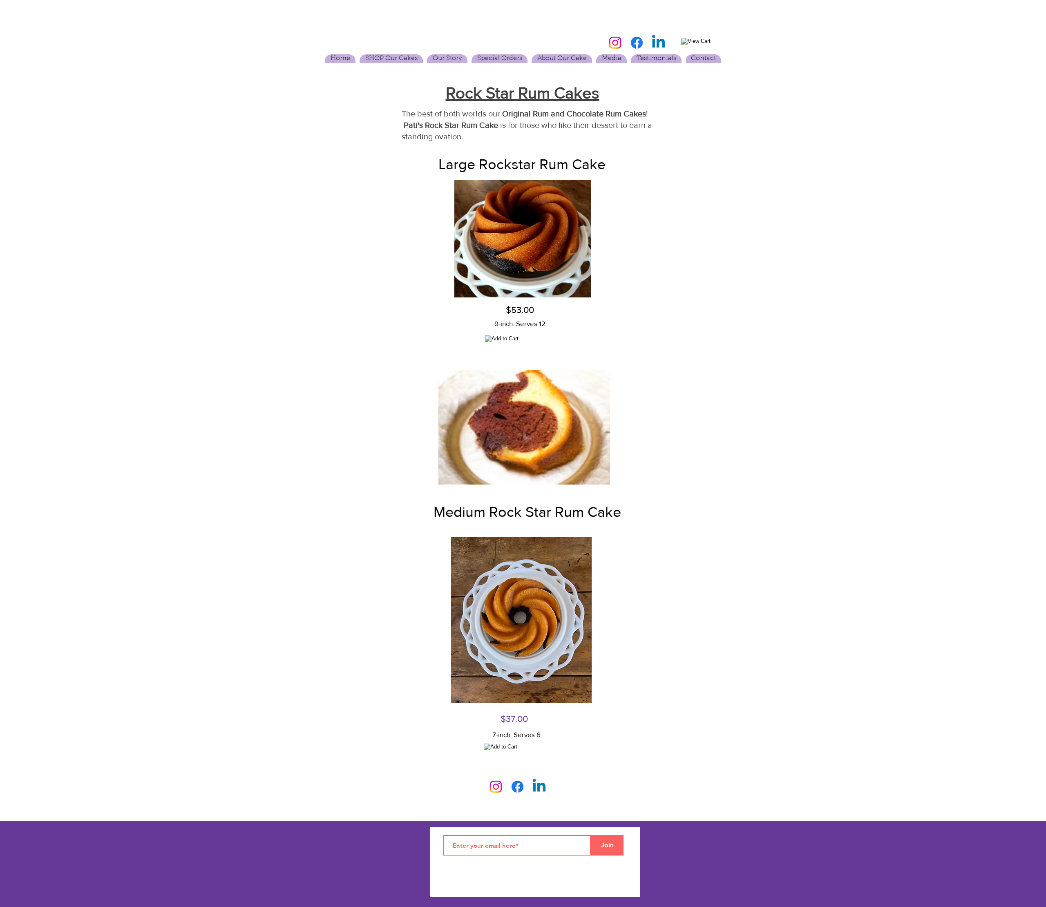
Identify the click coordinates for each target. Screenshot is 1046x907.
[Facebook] (637, 43)
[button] (391, 58)
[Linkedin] (658, 43)
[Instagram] (615, 43)
